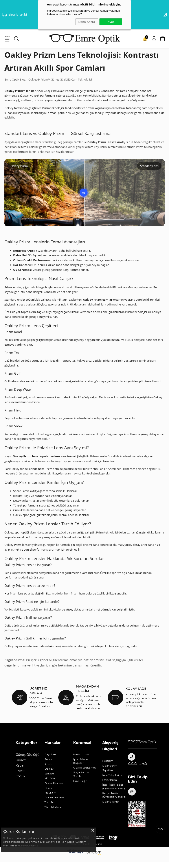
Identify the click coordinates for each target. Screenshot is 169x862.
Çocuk (20, 776)
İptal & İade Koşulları (80, 761)
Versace (49, 773)
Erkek (20, 771)
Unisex (21, 760)
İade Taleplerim (112, 775)
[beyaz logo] (142, 742)
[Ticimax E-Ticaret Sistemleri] (84, 852)
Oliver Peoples (53, 783)
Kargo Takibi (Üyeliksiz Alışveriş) (114, 794)
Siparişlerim (110, 765)
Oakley (48, 768)
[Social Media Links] (165, 15)
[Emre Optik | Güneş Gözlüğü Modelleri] (84, 39)
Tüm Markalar (53, 807)
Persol (48, 759)
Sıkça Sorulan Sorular (81, 774)
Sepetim (107, 770)
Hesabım (108, 760)
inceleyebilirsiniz (27, 845)
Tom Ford (50, 802)
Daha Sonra (86, 21)
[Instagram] (132, 792)
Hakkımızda (81, 754)
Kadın (20, 765)
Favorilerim (109, 779)
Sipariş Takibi (17, 14)
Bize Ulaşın (80, 781)
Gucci (48, 788)
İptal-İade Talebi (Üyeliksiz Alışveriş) (114, 786)
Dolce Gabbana (54, 797)
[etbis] (139, 814)
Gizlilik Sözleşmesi (84, 767)
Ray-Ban (50, 754)
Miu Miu (49, 778)
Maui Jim (50, 792)
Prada (48, 764)
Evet (111, 21)
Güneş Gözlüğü (27, 755)
